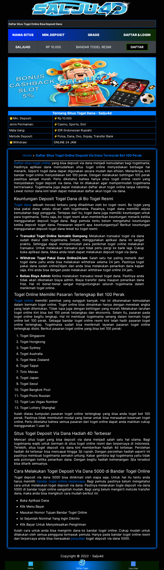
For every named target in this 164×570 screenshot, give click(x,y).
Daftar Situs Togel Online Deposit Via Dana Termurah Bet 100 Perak (89, 155)
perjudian (78, 538)
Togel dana (22, 205)
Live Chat (133, 568)
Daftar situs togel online (32, 163)
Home (27, 155)
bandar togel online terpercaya (61, 481)
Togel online (23, 300)
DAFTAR (137, 47)
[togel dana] (82, 16)
